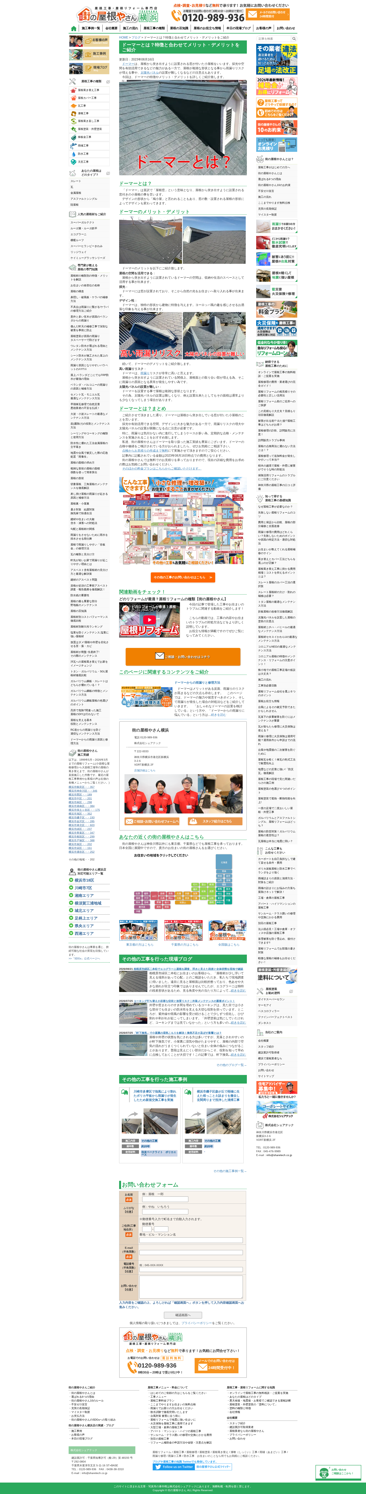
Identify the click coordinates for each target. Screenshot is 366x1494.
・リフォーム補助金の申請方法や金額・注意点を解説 (180, 1442)
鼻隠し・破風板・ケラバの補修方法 (89, 299)
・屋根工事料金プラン (161, 1400)
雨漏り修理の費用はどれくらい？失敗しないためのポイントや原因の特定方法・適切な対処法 (276, 537)
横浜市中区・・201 (80, 798)
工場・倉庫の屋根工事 (271, 897)
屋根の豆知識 (179, 28)
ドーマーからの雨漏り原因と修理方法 (89, 741)
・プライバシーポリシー (241, 1434)
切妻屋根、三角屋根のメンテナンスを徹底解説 (89, 486)
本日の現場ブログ (238, 28)
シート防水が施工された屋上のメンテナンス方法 (89, 357)
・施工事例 (75, 1430)
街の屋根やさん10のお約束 (274, 185)
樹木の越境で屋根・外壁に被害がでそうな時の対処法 (276, 467)
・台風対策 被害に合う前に (164, 1415)
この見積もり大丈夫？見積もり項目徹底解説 (276, 413)
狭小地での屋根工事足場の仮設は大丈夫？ (276, 671)
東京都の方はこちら (140, 944)
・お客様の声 (77, 1434)
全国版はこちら (229, 944)
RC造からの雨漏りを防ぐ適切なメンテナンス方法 (86, 731)
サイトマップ (266, 1076)
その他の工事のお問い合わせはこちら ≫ (183, 577)
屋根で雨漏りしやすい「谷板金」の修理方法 (88, 546)
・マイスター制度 (79, 1412)
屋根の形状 (77, 478)
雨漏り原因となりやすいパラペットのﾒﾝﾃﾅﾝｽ (89, 367)
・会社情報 (233, 1412)
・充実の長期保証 (79, 1408)
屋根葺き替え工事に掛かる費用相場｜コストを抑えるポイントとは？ (276, 572)
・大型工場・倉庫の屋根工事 (165, 1427)
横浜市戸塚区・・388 (82, 840)
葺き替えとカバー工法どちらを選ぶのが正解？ (276, 561)
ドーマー (128, 63)
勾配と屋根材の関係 (83, 528)
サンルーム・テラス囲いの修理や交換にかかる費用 (276, 915)
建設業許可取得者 (268, 1052)
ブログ (136, 37)
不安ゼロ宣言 (266, 190)
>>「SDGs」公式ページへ (84, 958)
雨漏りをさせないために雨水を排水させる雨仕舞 (89, 536)
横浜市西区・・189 (80, 794)
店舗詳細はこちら (145, 770)
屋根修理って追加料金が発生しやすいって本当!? (276, 457)
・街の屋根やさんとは (82, 1392)
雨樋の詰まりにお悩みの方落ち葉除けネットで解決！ (276, 890)
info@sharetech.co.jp (279, 1155)
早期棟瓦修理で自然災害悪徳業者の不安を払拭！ (85, 406)
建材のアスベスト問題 (84, 579)
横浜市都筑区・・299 (82, 836)
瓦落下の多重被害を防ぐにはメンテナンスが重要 (276, 718)
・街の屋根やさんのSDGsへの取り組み (92, 1419)
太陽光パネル (149, 72)
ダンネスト (264, 1022)
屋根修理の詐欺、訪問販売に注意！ (276, 432)
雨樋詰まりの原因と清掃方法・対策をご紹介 (276, 880)
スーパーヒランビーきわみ (87, 246)
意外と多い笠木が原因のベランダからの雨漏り (89, 318)
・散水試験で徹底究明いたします (168, 1412)
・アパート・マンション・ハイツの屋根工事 (174, 1431)
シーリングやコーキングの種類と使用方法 (89, 435)
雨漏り (145, 373)
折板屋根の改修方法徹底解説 (275, 611)
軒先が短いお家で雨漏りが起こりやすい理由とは (89, 562)
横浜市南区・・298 (80, 802)
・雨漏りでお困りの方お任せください (170, 1408)
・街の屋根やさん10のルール (86, 1400)
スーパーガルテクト (83, 222)
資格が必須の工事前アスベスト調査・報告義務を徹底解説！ (89, 587)
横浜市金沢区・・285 (82, 821)
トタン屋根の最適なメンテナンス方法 (276, 603)
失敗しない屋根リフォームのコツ (276, 514)
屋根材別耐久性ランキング (87, 626)
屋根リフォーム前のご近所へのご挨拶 (276, 403)
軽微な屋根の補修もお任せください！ (276, 960)
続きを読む (218, 714)
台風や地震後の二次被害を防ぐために (276, 751)
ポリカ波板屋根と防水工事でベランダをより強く (276, 870)
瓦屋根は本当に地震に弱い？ (275, 841)
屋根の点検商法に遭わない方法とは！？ (276, 448)
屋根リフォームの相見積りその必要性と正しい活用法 (276, 393)
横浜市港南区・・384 (82, 806)
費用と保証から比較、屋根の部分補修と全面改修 (276, 524)
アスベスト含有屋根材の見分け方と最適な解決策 (89, 571)
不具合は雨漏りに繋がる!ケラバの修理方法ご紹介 (90, 308)
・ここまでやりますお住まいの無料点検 (172, 1404)
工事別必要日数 (267, 685)
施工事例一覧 (91, 28)
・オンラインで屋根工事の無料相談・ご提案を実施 (257, 1392)
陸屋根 (75, 204)
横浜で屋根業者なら (270, 1058)
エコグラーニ (79, 234)
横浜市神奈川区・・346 (83, 790)
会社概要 (111, 28)
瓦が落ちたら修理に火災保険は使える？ (276, 728)
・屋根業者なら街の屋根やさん (245, 1430)
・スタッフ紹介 (236, 1423)
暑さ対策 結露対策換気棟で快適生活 (83, 511)
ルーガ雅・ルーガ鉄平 (84, 228)
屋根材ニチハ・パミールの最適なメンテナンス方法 (276, 629)
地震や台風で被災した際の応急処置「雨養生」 (89, 454)
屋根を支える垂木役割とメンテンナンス (84, 721)
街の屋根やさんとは (270, 173)
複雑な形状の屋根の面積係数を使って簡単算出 (85, 470)
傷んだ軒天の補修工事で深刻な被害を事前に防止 (89, 328)
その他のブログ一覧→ (231, 1065)
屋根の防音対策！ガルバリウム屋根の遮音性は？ (276, 833)
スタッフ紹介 (266, 1046)
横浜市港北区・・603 (82, 825)
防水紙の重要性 (80, 595)
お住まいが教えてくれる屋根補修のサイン (276, 551)
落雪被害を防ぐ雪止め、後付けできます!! (276, 940)
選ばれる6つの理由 (269, 179)
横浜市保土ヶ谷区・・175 (84, 809)
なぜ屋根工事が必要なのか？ (275, 506)
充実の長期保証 (267, 208)
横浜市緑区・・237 (80, 828)
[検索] (294, 39)
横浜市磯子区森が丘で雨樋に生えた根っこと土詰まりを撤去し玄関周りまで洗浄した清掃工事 (218, 1096)
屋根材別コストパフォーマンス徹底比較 (89, 618)
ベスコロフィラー (268, 1011)
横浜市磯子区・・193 (82, 817)
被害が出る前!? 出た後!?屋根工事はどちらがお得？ (276, 422)
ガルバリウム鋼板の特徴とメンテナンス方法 (89, 692)
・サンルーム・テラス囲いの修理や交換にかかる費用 (180, 1434)
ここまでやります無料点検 (274, 202)
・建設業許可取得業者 (240, 1427)
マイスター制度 (267, 214)
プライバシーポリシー (196, 1323)
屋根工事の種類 (154, 28)
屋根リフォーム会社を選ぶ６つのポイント (276, 693)
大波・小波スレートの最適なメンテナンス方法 (89, 415)
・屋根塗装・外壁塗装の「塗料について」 (252, 1404)
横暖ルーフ (77, 240)
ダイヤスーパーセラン (271, 999)
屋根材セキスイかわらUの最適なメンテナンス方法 (277, 638)
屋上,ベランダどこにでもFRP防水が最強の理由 (90, 376)
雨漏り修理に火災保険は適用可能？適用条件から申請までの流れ (276, 740)
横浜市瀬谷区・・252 (82, 851)
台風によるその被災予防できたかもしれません (276, 709)
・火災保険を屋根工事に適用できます (170, 1423)
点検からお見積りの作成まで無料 (145, 450)
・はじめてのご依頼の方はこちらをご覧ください (177, 1392)
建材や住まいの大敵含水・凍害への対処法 (84, 521)
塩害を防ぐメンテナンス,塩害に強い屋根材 (90, 634)
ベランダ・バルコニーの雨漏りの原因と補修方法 (89, 386)
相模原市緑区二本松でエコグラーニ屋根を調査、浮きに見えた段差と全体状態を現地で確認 (188, 968)
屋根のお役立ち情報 (207, 28)
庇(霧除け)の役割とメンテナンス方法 (90, 425)
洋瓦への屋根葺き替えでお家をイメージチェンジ (89, 663)
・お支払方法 (77, 1415)
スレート (76, 181)
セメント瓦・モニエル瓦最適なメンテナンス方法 (85, 396)
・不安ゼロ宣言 (78, 1404)
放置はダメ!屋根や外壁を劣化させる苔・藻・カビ (90, 644)
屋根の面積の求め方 (83, 462)
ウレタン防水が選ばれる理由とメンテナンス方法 (89, 347)
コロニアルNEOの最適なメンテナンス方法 (277, 648)
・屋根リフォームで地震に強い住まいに (172, 1419)
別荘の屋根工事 (267, 923)
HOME (123, 37)
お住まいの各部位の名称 (85, 285)
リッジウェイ (79, 251)
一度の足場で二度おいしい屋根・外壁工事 (275, 810)
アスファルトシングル (84, 198)
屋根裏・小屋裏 (80, 503)
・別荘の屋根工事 (158, 1438)
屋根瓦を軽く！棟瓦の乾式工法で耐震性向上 (276, 761)
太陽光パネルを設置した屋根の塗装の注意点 (276, 619)
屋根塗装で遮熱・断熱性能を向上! (276, 800)
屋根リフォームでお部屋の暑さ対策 (276, 950)
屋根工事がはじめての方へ (274, 167)
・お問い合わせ (236, 1438)
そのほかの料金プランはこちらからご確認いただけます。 (161, 468)
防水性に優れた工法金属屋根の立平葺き (89, 445)
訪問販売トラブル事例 (271, 440)
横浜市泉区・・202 (80, 844)
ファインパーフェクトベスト (275, 1017)
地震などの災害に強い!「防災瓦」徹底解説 (276, 771)
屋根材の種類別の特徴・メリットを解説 (89, 277)
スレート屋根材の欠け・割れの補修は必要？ (276, 594)
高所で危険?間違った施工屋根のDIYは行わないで (86, 712)
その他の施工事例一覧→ (230, 1171)
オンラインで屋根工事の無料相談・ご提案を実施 (276, 374)
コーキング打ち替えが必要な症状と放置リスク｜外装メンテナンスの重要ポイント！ (184, 1000)
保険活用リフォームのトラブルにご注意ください (276, 477)
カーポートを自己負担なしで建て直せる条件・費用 (276, 860)
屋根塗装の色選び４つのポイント (276, 790)
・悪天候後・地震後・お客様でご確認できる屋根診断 (259, 1400)
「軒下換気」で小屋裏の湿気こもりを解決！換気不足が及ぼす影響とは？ (178, 1032)
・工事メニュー (157, 1396)
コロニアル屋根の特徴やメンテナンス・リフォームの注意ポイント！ (276, 660)
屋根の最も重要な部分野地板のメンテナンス (84, 603)
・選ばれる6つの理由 (81, 1396)
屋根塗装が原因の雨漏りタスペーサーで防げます (85, 338)
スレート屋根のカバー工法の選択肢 (276, 584)
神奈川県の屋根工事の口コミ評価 (276, 487)
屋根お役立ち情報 (268, 701)
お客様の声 (263, 28)
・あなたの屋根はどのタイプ (244, 1396)
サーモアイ (264, 1005)
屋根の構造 (77, 291)
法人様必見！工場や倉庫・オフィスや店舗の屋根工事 (276, 931)
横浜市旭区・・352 (80, 813)
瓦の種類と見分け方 (83, 554)
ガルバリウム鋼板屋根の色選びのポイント (89, 702)
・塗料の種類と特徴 (239, 1408)
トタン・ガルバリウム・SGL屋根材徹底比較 (89, 673)
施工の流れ (130, 28)
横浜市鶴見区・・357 (82, 786)
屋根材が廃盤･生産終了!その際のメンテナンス (85, 653)
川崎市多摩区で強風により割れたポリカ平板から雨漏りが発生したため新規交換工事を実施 (155, 1096)
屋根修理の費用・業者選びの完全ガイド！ (276, 383)
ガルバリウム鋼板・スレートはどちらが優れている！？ (89, 683)
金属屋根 (76, 192)
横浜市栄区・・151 (80, 848)
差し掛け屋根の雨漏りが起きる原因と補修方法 (89, 495)
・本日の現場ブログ (81, 1438)
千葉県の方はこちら (185, 944)
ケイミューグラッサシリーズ (88, 257)
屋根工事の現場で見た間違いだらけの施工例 (276, 780)
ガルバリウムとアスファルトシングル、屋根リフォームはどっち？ (276, 821)
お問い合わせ (286, 28)
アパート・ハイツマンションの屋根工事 (276, 905)
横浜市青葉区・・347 (82, 832)
